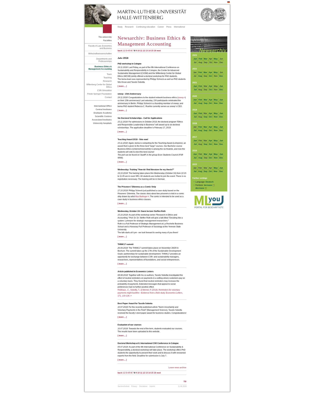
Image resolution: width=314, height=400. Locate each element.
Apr (210, 72)
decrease (199, 188)
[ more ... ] (122, 86)
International (179, 27)
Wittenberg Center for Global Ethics (99, 85)
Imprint (152, 386)
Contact (108, 97)
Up (185, 381)
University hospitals (102, 123)
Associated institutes (102, 120)
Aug (200, 76)
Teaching (108, 78)
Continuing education (145, 27)
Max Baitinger (142, 196)
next (159, 50)
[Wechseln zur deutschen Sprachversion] (228, 2)
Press (168, 27)
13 (147, 50)
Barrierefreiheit (123, 386)
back (120, 50)
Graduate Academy (103, 113)
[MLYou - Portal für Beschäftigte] (209, 211)
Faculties (107, 40)
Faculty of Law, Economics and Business (100, 47)
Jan (195, 59)
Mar (205, 59)
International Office (103, 106)
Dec (221, 76)
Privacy (134, 386)
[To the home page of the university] (101, 14)
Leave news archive (177, 367)
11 (141, 50)
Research (129, 27)
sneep (181, 97)
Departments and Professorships (104, 60)
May (216, 59)
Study (119, 27)
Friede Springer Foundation (99, 94)
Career (161, 27)
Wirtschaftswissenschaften (100, 53)
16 (155, 50)
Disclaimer (143, 386)
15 (152, 50)
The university (105, 37)
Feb (200, 59)
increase (208, 185)
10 (138, 50)
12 (144, 50)
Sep (205, 103)
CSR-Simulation (104, 90)
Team (109, 74)
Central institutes (104, 109)
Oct (210, 76)
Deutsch (209, 182)
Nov (216, 103)
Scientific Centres (103, 116)
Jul (195, 89)
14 (149, 50)
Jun (221, 86)
